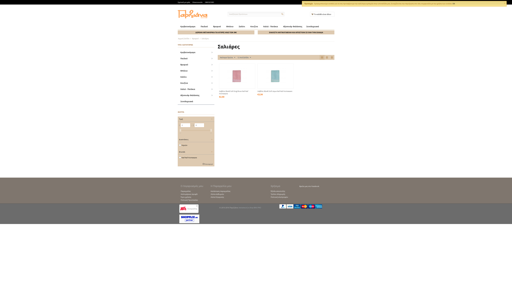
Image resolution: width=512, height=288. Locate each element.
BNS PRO (257, 207)
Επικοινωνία (197, 2)
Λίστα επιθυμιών (217, 194)
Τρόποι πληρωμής (278, 194)
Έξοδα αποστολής (278, 191)
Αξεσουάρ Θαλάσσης (292, 26)
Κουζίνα (254, 26)
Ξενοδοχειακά (312, 26)
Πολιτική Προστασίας (189, 200)
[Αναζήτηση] (282, 14)
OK (454, 3)
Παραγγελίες (186, 191)
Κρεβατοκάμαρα (187, 26)
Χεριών (184, 145)
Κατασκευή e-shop (246, 207)
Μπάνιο (229, 26)
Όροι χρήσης (186, 197)
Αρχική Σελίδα (183, 38)
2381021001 (209, 2)
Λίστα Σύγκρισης (217, 197)
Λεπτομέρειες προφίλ (189, 194)
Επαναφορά (209, 164)
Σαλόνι (242, 26)
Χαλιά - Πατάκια (270, 26)
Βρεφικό (217, 26)
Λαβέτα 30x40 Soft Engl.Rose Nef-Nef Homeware (233, 92)
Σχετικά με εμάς (184, 2)
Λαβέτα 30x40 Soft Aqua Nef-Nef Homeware (274, 91)
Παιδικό (204, 26)
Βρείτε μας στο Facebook (309, 186)
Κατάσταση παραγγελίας (220, 191)
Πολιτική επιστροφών (279, 197)
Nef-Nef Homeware (189, 157)
